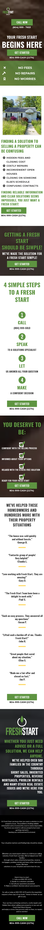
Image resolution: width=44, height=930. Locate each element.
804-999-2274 (26, 879)
